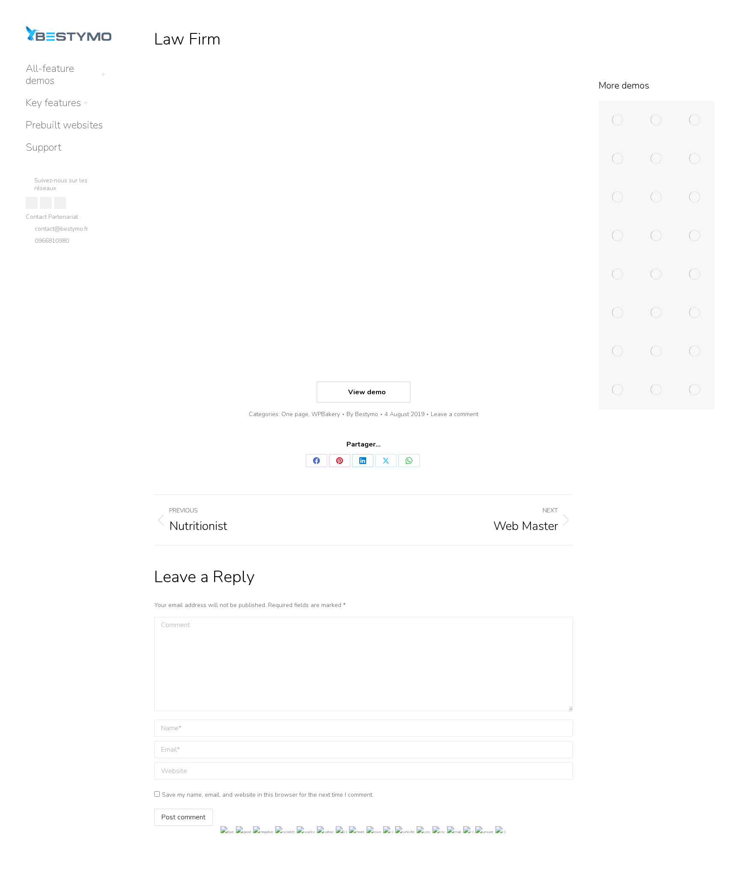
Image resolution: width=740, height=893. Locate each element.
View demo (366, 392)
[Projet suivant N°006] (656, 351)
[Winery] (656, 159)
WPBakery (325, 414)
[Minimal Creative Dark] (656, 274)
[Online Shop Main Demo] (656, 120)
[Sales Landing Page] (656, 236)
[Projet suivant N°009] (656, 390)
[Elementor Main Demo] (618, 120)
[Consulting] (618, 159)
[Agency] (618, 236)
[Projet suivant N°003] (656, 313)
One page (294, 414)
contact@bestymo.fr (61, 229)
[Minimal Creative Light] (618, 274)
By (362, 414)
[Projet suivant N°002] (618, 313)
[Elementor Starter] (695, 159)
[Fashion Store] (695, 236)
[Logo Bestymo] (695, 274)
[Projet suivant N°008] (618, 390)
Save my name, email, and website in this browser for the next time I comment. (267, 795)
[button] (612, 7)
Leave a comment (454, 414)
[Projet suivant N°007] (695, 351)
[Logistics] (618, 197)
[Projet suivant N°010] (695, 390)
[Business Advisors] (695, 120)
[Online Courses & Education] (695, 197)
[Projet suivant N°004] (695, 313)
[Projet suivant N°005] (618, 351)
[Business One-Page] (656, 197)
